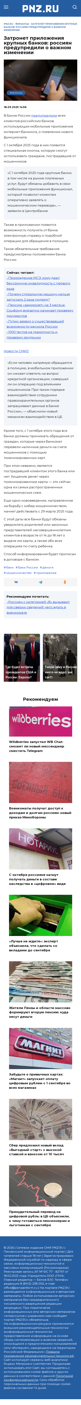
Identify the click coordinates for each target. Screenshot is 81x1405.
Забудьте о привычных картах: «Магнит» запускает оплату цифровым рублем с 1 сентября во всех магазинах (39, 1081)
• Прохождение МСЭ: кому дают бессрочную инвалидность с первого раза (38, 283)
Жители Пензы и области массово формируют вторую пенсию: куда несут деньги (39, 1012)
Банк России (28, 567)
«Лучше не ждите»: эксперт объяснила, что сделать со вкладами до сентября (33, 945)
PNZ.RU (8, 23)
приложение (46, 573)
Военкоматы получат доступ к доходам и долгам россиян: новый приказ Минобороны (40, 812)
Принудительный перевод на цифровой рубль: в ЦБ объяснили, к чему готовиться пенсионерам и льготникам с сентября (39, 1218)
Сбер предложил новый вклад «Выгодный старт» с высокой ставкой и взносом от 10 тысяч (36, 1149)
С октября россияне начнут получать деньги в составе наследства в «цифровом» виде (37, 879)
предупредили (44, 115)
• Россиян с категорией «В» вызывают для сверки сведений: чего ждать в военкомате (38, 607)
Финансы (22, 23)
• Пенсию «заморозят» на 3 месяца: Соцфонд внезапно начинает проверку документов (40, 310)
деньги (47, 567)
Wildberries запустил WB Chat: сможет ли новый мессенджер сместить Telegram (36, 746)
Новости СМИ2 (16, 351)
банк (10, 567)
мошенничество (19, 573)
